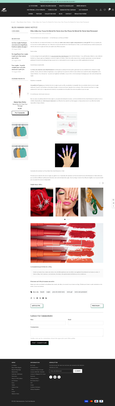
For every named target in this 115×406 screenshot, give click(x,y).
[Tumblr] (40, 298)
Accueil (13, 22)
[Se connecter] (101, 10)
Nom (32, 319)
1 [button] (64, 219)
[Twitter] (34, 298)
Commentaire (34, 327)
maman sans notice (20, 100)
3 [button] (68, 219)
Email (69, 319)
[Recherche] (97, 10)
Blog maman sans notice (24, 22)
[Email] (46, 298)
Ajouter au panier (19, 109)
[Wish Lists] (105, 10)
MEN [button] (67, 248)
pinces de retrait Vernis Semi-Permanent (59, 56)
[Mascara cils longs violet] (20, 90)
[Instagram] (54, 377)
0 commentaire (48, 33)
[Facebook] (31, 298)
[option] (20, 98)
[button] (12, 91)
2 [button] (66, 219)
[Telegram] (43, 298)
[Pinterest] (37, 298)
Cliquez (78, 371)
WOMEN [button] (67, 241)
